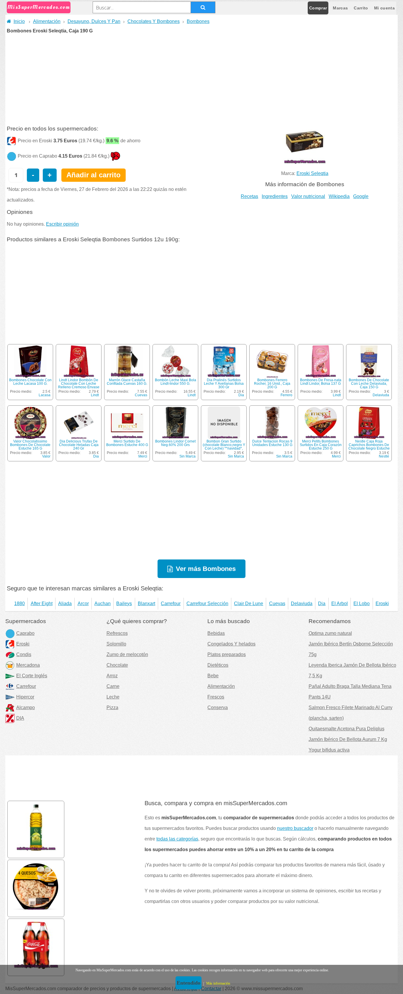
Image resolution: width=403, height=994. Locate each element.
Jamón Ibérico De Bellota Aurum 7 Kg (348, 739)
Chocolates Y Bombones (153, 21)
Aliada (65, 603)
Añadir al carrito (93, 175)
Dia (241, 395)
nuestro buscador (295, 828)
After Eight (42, 603)
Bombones (198, 21)
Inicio (19, 21)
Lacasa (44, 395)
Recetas (249, 196)
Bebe (213, 675)
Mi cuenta (384, 8)
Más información (218, 983)
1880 (19, 603)
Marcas (340, 8)
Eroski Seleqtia (312, 173)
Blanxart (146, 603)
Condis (23, 654)
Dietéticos (217, 665)
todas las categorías (177, 838)
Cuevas (141, 395)
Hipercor (25, 696)
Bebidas (216, 633)
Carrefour (171, 603)
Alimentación (46, 21)
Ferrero (286, 395)
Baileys (124, 603)
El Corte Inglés (31, 675)
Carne (113, 686)
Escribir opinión (62, 224)
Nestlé (384, 456)
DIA (20, 718)
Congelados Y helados (231, 643)
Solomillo (116, 643)
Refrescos (117, 633)
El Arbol (339, 603)
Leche (113, 696)
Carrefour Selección (207, 603)
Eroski (382, 603)
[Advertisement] (201, 77)
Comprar (318, 8)
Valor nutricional (308, 196)
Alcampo (25, 707)
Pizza (112, 707)
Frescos (215, 696)
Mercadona (28, 665)
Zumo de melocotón (127, 654)
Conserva (217, 707)
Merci (142, 456)
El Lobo (361, 603)
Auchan (102, 603)
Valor (46, 456)
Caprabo (25, 633)
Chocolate (117, 665)
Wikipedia (339, 196)
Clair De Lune (248, 603)
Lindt (95, 395)
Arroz (112, 675)
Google (360, 196)
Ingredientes (275, 196)
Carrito (361, 8)
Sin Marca (187, 456)
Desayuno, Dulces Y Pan (94, 21)
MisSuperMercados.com (38, 7)
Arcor (83, 603)
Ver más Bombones (206, 568)
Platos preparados (226, 654)
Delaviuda (381, 395)
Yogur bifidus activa (329, 749)
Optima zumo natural (330, 633)
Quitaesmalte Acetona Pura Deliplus (346, 728)
